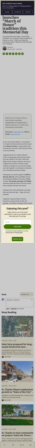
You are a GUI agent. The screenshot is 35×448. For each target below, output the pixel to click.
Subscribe (17, 226)
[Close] (31, 207)
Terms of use (9, 232)
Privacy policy (19, 232)
